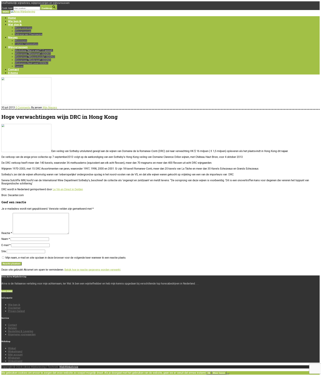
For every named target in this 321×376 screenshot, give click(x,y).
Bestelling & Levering (20, 331)
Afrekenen (14, 357)
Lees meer (7, 291)
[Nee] (227, 373)
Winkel (12, 348)
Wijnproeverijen (23, 28)
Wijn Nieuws (50, 107)
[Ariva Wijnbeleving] (23, 11)
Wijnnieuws (21, 40)
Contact (13, 69)
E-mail (6, 245)
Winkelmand (15, 351)
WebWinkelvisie (68, 366)
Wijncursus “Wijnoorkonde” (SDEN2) (35, 56)
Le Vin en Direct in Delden (68, 189)
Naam (5, 239)
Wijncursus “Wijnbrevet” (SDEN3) (33, 60)
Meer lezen (219, 373)
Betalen (12, 328)
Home (12, 18)
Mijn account (15, 354)
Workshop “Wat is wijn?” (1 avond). (34, 50)
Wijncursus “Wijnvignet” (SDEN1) (33, 53)
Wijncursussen (23, 31)
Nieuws (13, 37)
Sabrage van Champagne (28, 34)
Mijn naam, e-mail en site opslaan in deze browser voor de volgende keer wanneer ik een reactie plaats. (65, 257)
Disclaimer (14, 308)
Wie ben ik (14, 21)
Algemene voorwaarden (22, 334)
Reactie (6, 233)
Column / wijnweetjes (26, 44)
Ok (208, 373)
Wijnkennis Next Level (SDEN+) (31, 63)
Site (3, 251)
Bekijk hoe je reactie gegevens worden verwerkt (92, 269)
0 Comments (23, 107)
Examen (19, 66)
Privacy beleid (16, 311)
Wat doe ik (15, 24)
